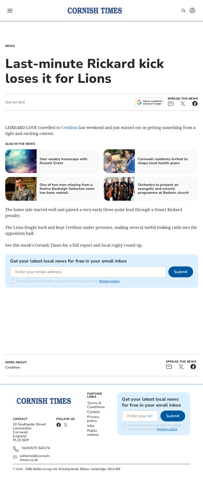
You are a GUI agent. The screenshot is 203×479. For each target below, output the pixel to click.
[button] (10, 11)
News (10, 46)
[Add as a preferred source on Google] (149, 102)
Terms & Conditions (96, 405)
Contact (93, 412)
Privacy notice (109, 281)
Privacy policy (93, 418)
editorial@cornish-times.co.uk (35, 458)
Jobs (90, 425)
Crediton (69, 127)
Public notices (93, 432)
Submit (180, 272)
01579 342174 (38, 448)
